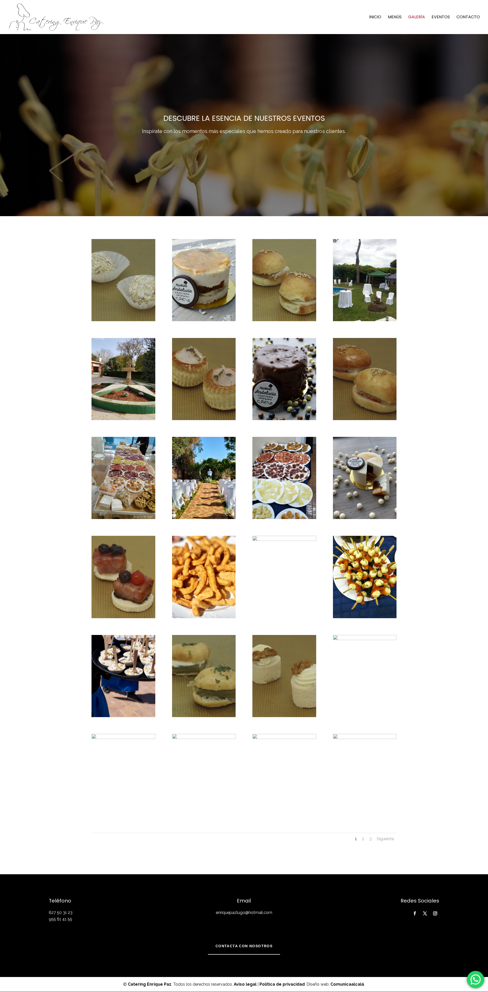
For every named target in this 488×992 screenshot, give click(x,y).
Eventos (441, 17)
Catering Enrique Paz (149, 984)
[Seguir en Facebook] (415, 913)
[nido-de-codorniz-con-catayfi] (204, 737)
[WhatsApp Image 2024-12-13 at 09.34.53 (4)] (365, 616)
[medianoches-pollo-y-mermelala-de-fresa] (365, 418)
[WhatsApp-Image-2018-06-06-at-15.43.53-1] (123, 418)
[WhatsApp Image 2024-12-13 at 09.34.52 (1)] (365, 517)
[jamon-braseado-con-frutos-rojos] (123, 616)
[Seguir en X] (425, 913)
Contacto (468, 17)
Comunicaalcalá (347, 984)
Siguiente (385, 838)
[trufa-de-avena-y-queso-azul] (123, 319)
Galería (416, 17)
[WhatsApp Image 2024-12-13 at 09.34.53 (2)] (204, 616)
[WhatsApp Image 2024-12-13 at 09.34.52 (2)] (123, 737)
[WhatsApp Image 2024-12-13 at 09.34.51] (204, 319)
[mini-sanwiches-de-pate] (284, 737)
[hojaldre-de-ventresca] (365, 638)
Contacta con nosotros (244, 946)
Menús (395, 17)
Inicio (375, 17)
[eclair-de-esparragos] (204, 715)
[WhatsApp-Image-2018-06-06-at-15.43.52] (284, 539)
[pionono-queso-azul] (284, 715)
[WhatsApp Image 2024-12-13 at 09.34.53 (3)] (284, 517)
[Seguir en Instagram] (435, 913)
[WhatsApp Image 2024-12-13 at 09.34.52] (284, 418)
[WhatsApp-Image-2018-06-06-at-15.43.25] (365, 319)
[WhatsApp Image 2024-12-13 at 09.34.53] (123, 715)
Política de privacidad (282, 984)
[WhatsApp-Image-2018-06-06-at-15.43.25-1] (365, 737)
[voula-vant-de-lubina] (204, 418)
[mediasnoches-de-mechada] (284, 319)
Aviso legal (245, 984)
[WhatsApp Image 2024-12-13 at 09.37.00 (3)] (204, 517)
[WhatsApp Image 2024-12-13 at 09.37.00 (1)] (123, 517)
